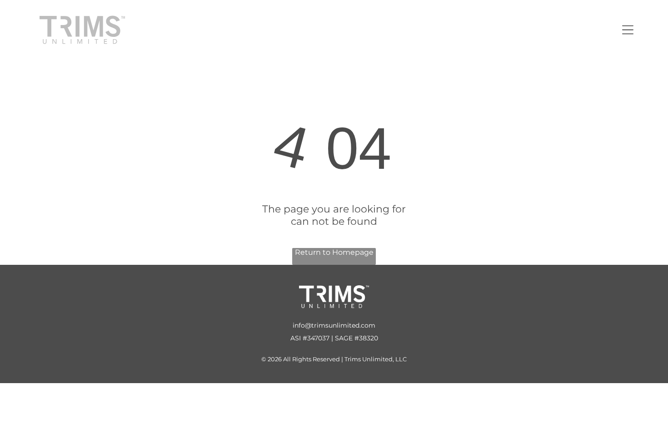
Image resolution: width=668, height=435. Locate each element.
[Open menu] (627, 29)
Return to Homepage (334, 252)
